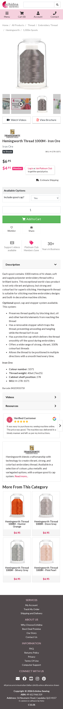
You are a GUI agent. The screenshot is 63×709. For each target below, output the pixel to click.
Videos (10, 397)
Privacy (31, 656)
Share (31, 230)
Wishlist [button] (11, 230)
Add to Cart (33, 219)
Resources (12, 405)
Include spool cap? (14, 197)
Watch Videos (18, 119)
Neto (42, 701)
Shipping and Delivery (31, 613)
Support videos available (12, 249)
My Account (31, 605)
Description (13, 264)
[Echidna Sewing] (10, 4)
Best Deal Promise (31, 628)
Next (60, 425)
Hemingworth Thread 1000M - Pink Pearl (46, 569)
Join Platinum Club (44, 168)
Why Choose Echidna (31, 624)
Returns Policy (31, 652)
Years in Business (51, 249)
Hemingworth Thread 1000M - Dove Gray (46, 522)
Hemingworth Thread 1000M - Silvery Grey (17, 569)
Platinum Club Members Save (31, 249)
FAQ (31, 648)
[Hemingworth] (12, 133)
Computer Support (31, 664)
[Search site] (57, 4)
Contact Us (31, 637)
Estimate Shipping (49, 180)
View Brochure (47, 119)
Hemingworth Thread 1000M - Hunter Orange (17, 524)
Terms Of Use (31, 660)
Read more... (21, 476)
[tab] (31, 264)
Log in (30, 168)
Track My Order (31, 609)
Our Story (31, 633)
